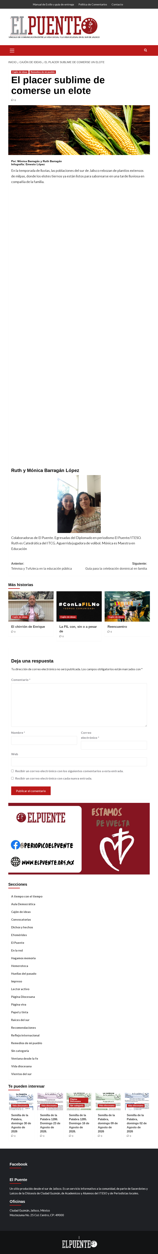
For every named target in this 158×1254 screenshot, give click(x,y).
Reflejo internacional (25, 1035)
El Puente (17, 942)
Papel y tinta (19, 1012)
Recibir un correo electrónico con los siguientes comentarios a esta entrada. (69, 771)
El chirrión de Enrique (28, 627)
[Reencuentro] (127, 606)
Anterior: (41, 566)
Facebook (18, 1164)
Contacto (117, 4)
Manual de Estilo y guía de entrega (53, 4)
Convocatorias (21, 919)
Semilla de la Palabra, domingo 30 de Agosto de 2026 (21, 1123)
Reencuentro (117, 627)
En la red (17, 950)
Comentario (20, 679)
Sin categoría (20, 1050)
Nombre (18, 732)
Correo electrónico (90, 735)
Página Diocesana (23, 996)
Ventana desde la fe (24, 1058)
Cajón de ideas (19, 72)
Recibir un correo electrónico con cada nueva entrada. (53, 778)
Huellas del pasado (23, 973)
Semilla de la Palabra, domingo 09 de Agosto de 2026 (108, 1123)
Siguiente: (116, 566)
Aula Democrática (23, 904)
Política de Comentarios (92, 4)
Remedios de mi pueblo (43, 72)
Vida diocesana (21, 1066)
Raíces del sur (20, 1020)
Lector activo (20, 989)
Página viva (18, 1004)
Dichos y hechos (22, 927)
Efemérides (19, 935)
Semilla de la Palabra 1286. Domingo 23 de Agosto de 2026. (50, 1123)
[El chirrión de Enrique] (31, 606)
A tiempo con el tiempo (26, 896)
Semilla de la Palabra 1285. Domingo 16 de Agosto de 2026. (79, 1123)
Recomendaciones (23, 1027)
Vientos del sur (21, 1074)
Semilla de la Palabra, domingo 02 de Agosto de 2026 (137, 1123)
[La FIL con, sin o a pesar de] (79, 606)
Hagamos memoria (23, 958)
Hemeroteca (19, 966)
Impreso (16, 981)
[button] (12, 50)
